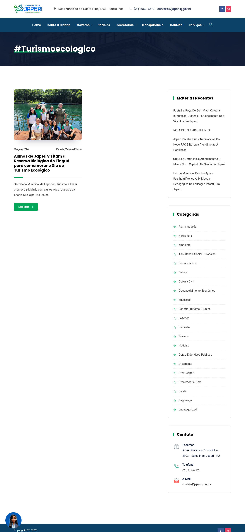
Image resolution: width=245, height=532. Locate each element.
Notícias (104, 25)
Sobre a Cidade (58, 25)
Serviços (195, 25)
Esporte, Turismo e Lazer (69, 149)
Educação (185, 299)
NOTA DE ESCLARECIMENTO (191, 130)
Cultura (183, 272)
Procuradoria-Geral (190, 382)
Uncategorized (188, 409)
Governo (83, 25)
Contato (176, 25)
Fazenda (184, 318)
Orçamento (185, 363)
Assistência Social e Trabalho (197, 254)
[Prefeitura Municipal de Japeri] (28, 9)
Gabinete (184, 327)
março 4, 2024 (21, 149)
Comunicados (187, 263)
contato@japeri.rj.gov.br (196, 484)
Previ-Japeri (186, 373)
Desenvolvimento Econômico (197, 290)
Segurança (185, 400)
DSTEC (34, 530)
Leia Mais (23, 206)
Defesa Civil (186, 281)
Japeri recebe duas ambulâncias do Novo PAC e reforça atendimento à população (196, 144)
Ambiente (185, 245)
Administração (188, 226)
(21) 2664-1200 (192, 470)
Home (36, 25)
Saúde (183, 391)
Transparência (152, 25)
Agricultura (185, 235)
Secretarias (125, 25)
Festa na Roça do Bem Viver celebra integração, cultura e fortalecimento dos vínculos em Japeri (198, 116)
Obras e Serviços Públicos (195, 354)
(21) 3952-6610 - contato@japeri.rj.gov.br (162, 9)
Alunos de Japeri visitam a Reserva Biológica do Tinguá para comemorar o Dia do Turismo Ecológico (41, 163)
